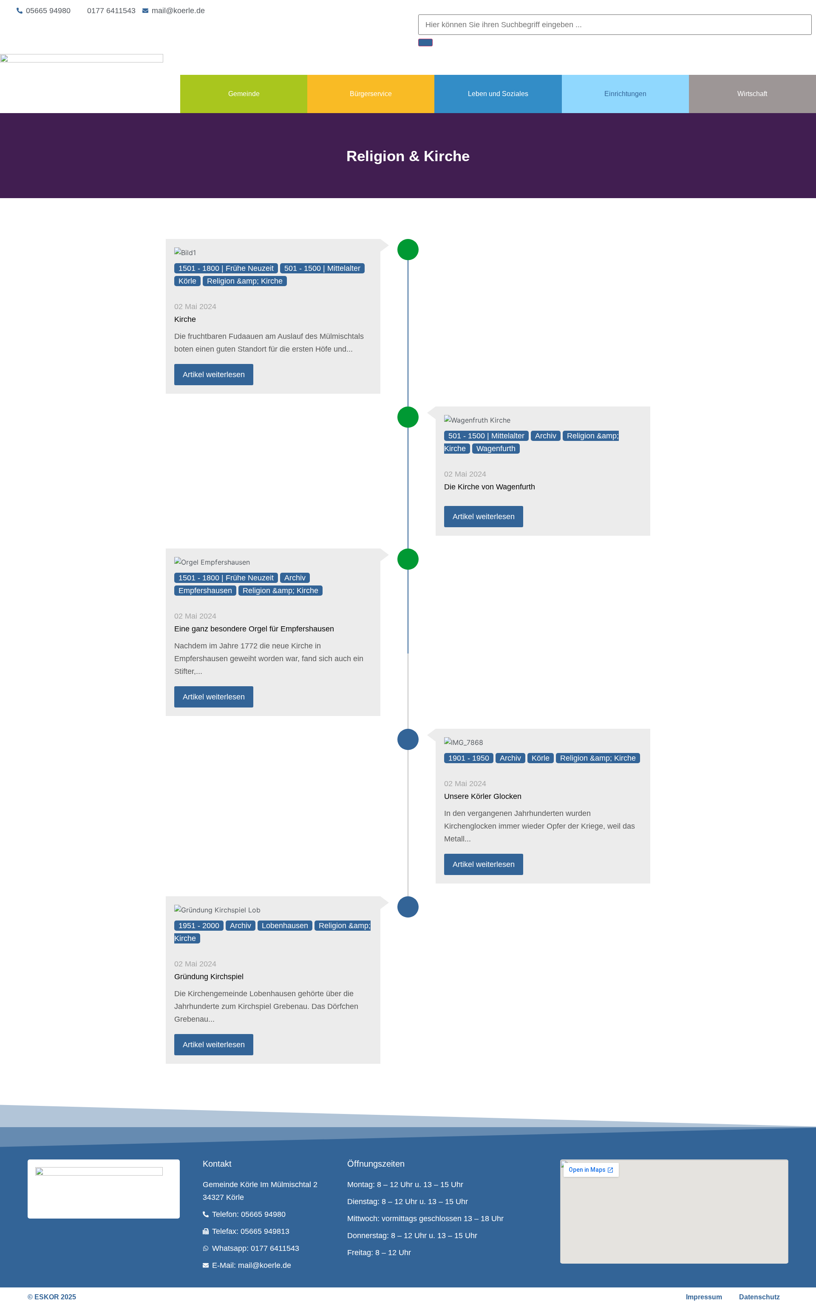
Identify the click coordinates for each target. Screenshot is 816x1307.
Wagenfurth (496, 448)
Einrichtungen (625, 93)
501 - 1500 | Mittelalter (322, 268)
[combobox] (615, 24)
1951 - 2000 (198, 925)
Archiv (545, 436)
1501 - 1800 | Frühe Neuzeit (226, 268)
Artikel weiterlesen (214, 374)
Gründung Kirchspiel (209, 976)
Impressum (704, 1297)
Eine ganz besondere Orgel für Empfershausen (254, 629)
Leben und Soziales (498, 93)
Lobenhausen (285, 925)
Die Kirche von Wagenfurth (489, 487)
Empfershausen (205, 590)
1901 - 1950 (468, 758)
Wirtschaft (752, 93)
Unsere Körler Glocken (482, 796)
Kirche (185, 319)
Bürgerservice (371, 93)
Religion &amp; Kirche (245, 281)
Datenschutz (759, 1297)
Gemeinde (244, 93)
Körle (187, 281)
